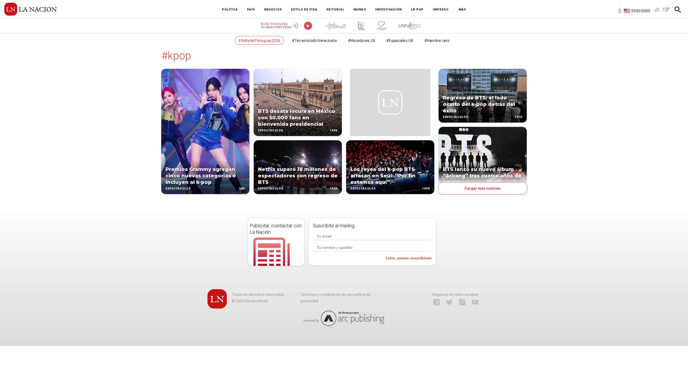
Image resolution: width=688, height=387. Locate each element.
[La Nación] (30, 9)
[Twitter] (449, 302)
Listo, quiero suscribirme (409, 258)
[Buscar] (678, 10)
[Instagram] (462, 302)
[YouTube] (475, 302)
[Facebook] (436, 302)
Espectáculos (178, 188)
